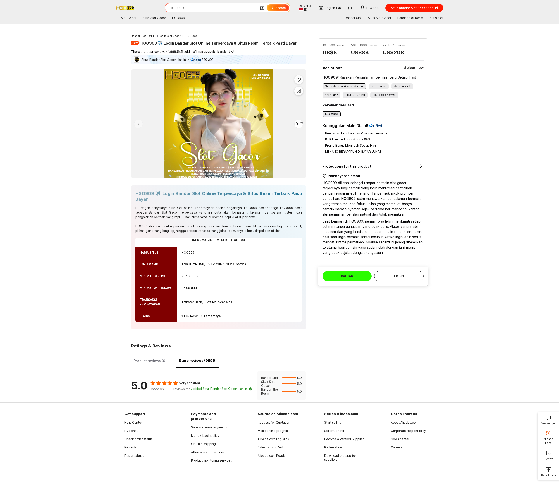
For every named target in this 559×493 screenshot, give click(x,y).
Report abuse (134, 455)
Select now (414, 67)
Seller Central (334, 431)
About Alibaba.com (404, 422)
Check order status (138, 439)
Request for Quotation (274, 422)
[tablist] (218, 360)
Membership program (273, 431)
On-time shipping (203, 444)
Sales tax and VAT (271, 447)
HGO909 (191, 36)
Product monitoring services (211, 460)
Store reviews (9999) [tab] (198, 360)
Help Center (133, 422)
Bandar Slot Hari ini (143, 36)
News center (400, 439)
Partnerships (333, 447)
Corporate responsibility (408, 431)
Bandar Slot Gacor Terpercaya (173, 212)
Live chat (131, 431)
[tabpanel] (218, 385)
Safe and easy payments (209, 427)
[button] (262, 7)
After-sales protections (207, 452)
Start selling (332, 422)
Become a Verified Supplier (344, 439)
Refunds (130, 447)
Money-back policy (205, 435)
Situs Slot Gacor (170, 36)
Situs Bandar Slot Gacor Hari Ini (163, 60)
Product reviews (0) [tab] (150, 361)
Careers (396, 447)
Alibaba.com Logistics (273, 439)
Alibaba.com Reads (271, 455)
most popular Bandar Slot (213, 51)
